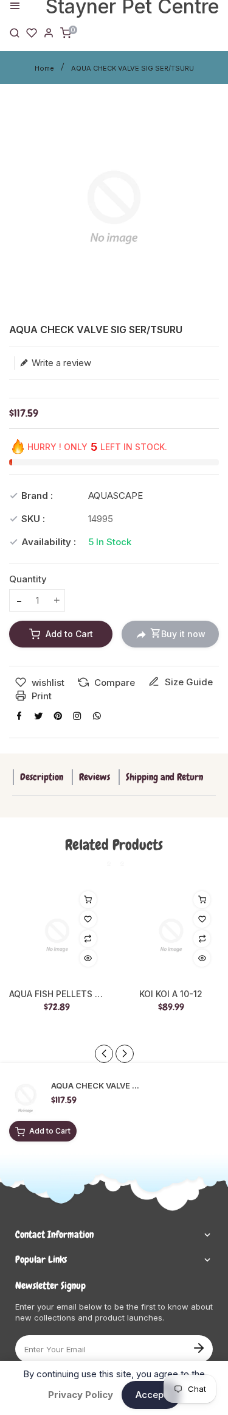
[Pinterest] (57, 715)
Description (41, 777)
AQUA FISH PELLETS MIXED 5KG (57, 994)
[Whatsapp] (96, 715)
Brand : (37, 495)
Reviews (94, 777)
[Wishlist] (31, 32)
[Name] (198, 1346)
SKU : (33, 518)
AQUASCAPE (115, 495)
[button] (125, 1054)
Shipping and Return (164, 777)
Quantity (28, 579)
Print (40, 696)
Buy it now (183, 634)
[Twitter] (38, 715)
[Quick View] (88, 958)
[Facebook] (19, 715)
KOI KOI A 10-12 (170, 994)
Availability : (48, 542)
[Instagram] (77, 715)
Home (44, 68)
